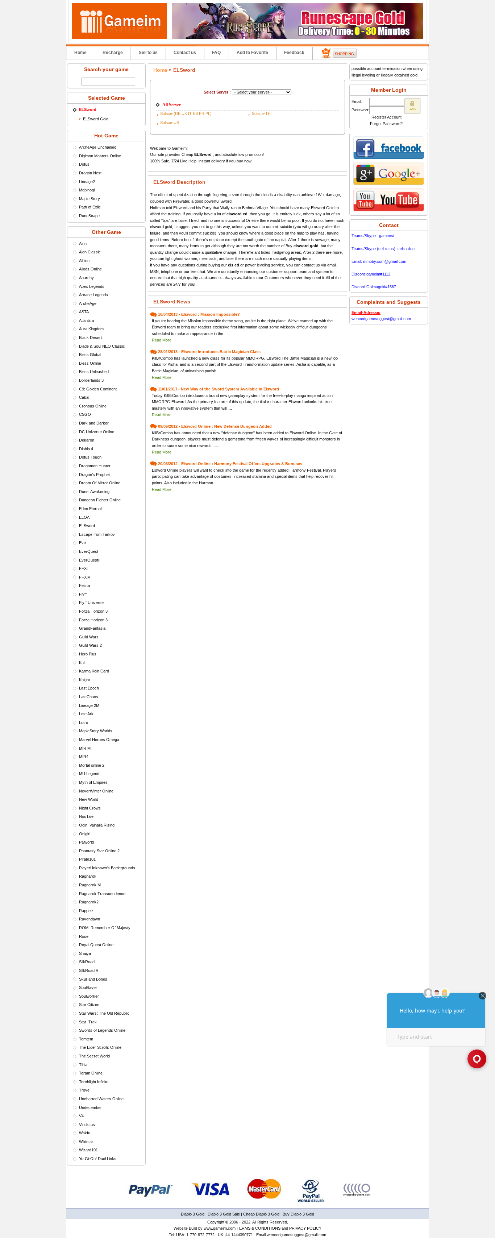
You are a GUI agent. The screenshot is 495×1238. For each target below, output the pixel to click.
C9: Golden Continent (98, 389)
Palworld (86, 842)
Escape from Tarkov (97, 534)
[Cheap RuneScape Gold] (297, 37)
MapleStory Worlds (95, 731)
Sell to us (148, 52)
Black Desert (90, 337)
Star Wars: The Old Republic (104, 1013)
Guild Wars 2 (90, 645)
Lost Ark (86, 714)
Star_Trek (88, 1022)
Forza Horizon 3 (93, 611)
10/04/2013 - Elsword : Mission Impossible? (199, 314)
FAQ (216, 52)
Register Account (386, 117)
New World (88, 799)
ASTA (84, 312)
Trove (84, 1090)
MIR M (85, 748)
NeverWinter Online (96, 791)
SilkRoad (87, 962)
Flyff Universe (91, 602)
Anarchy (86, 278)
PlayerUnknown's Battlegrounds (107, 868)
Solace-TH (261, 113)
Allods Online (90, 269)
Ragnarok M (90, 885)
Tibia (83, 1065)
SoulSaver (88, 987)
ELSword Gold (95, 119)
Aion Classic (90, 252)
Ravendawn (89, 919)
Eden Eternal (90, 508)
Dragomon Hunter (95, 466)
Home (80, 52)
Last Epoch (89, 688)
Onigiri (84, 834)
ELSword (87, 525)
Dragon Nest (90, 173)
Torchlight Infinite (93, 1082)
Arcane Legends (93, 295)
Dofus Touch (90, 457)
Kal (81, 663)
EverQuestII (89, 560)
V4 (81, 1116)
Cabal (84, 397)
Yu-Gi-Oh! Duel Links (97, 1158)
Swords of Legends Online (102, 1030)
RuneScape (89, 216)
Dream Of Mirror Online (99, 483)
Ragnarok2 (89, 902)
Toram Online (91, 1073)
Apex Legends (91, 286)
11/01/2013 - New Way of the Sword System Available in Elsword (218, 389)
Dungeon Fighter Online (100, 500)
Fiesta (84, 585)
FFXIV (84, 577)
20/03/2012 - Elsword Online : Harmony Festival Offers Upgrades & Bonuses (230, 463)
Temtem (86, 1039)
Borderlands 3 (91, 380)
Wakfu (84, 1133)
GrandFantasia (92, 628)
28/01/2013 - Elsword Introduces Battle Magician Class (209, 351)
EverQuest (88, 551)
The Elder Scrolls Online (100, 1047)
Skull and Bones (93, 979)
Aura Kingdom (91, 329)
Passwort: (360, 110)
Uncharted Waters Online (101, 1099)
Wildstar (86, 1141)
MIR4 (83, 756)
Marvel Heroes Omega (99, 739)
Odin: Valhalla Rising (97, 825)
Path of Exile (90, 207)
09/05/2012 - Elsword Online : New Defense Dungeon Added (215, 426)
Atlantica (86, 320)
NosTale (86, 816)
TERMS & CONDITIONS (258, 1228)
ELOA (84, 517)
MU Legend (89, 773)
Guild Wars (89, 637)
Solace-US (169, 122)
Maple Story (89, 198)
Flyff (83, 594)
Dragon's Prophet (94, 474)
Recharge (113, 52)
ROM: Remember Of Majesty (104, 928)
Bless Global (90, 354)
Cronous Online (93, 406)
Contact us (185, 52)
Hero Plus (87, 654)
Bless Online (90, 363)
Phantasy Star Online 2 (99, 851)
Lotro (83, 722)
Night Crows (90, 808)
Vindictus (87, 1124)
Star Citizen (89, 1004)
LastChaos (88, 697)
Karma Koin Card (94, 671)
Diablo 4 (86, 449)
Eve (82, 543)
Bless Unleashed (94, 371)
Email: (357, 101)
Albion (84, 260)
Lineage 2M (89, 705)
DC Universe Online (96, 432)
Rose (83, 936)
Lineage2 (87, 181)
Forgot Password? (386, 123)
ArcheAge (87, 303)
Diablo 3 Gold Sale (224, 1214)
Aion (83, 243)
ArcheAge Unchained (97, 147)
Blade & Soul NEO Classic (102, 346)
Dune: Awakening (94, 491)
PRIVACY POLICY (305, 1228)
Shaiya (85, 953)
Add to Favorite (252, 52)
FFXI (83, 568)
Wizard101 (88, 1150)
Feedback (294, 52)
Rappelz (86, 910)
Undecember (90, 1107)
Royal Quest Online (96, 945)
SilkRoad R (89, 970)
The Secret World (94, 1056)
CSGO (85, 414)
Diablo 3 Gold (192, 1214)
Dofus (84, 164)
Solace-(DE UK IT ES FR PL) (186, 113)
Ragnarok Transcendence (102, 893)
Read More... (163, 340)
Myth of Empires (93, 782)
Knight (84, 680)
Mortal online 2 (91, 765)
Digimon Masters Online (100, 156)
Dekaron (86, 440)
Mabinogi (87, 190)
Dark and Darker (94, 423)
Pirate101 (87, 859)
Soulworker (89, 996)
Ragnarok (87, 876)
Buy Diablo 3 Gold (298, 1214)
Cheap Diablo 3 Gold (261, 1214)
